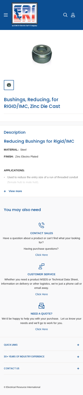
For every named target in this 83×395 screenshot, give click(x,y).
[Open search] (65, 15)
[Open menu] (6, 15)
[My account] (73, 15)
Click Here (41, 254)
